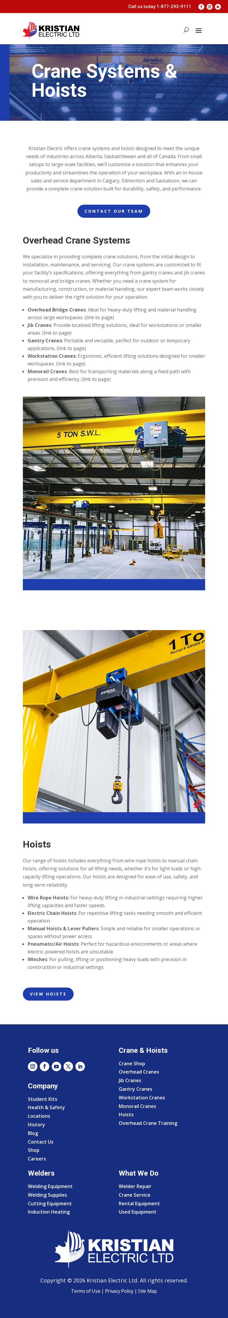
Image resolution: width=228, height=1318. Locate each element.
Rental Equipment (139, 1203)
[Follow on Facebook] (201, 7)
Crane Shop (132, 1063)
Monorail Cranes (137, 1106)
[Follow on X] (68, 1066)
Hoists (126, 1114)
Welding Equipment (50, 1186)
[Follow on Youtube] (56, 1066)
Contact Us (40, 1142)
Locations (39, 1116)
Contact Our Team (114, 211)
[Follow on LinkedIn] (218, 7)
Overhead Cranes (139, 1072)
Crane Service (135, 1195)
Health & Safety (46, 1107)
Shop (33, 1150)
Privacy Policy (119, 1291)
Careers (37, 1158)
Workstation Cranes (142, 1097)
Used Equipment (137, 1212)
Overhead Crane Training (148, 1123)
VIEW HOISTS (48, 994)
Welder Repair (135, 1186)
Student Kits (42, 1099)
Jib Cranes (130, 1080)
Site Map (147, 1291)
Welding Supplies (47, 1195)
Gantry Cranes (135, 1089)
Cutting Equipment (50, 1203)
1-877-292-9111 (173, 6)
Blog (33, 1133)
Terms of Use (85, 1291)
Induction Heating (49, 1212)
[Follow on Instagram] (210, 7)
